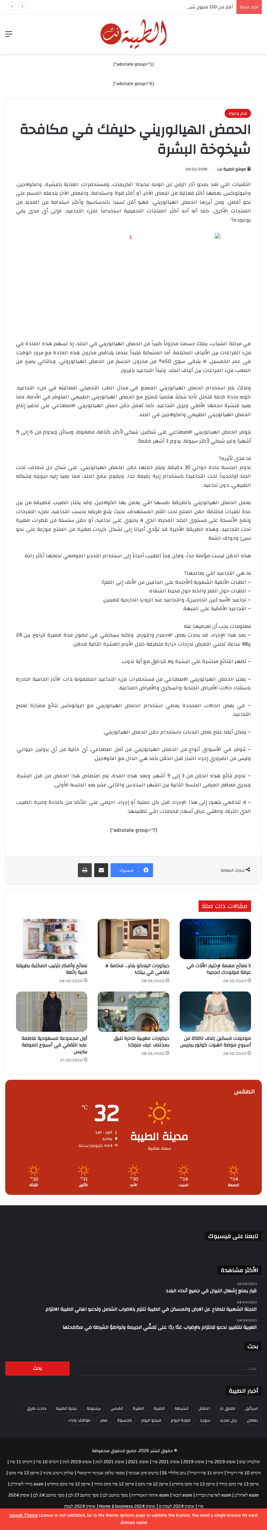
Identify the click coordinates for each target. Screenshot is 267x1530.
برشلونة (94, 1408)
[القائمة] (8, 36)
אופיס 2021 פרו (166, 1462)
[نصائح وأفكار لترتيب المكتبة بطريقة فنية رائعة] (51, 939)
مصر (103, 1420)
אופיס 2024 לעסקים (176, 1506)
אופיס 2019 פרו (222, 1462)
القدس (117, 1408)
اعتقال (204, 1408)
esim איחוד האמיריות (150, 1495)
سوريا (205, 1420)
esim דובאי (182, 1495)
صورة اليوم (181, 1420)
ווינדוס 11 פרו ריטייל (206, 1473)
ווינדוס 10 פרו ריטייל (244, 1473)
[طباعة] (85, 870)
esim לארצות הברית (213, 1495)
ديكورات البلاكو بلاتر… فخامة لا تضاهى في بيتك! (137, 969)
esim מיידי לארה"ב (26, 1484)
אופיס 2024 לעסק (80, 1506)
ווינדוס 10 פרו (47, 1462)
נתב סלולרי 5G (174, 1473)
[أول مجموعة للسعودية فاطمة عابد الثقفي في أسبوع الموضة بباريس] (51, 1011)
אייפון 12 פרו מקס (153, 1484)
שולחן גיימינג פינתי (58, 1473)
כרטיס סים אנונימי (143, 1473)
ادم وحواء (237, 113)
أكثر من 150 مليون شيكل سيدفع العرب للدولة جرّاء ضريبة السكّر (172, 7)
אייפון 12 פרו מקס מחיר (114, 1484)
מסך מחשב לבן (115, 1495)
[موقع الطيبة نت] (133, 34)
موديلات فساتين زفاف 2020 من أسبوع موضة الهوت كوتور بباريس (215, 1042)
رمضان (252, 1420)
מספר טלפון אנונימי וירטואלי (101, 1473)
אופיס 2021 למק (109, 1462)
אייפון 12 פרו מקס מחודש (68, 1484)
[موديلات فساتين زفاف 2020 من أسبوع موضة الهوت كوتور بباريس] (215, 1011)
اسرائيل (251, 1408)
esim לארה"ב (247, 1495)
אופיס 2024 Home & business (127, 1506)
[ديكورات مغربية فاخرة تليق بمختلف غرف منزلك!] (133, 1011)
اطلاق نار (227, 1408)
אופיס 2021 (138, 1462)
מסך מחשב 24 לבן (49, 1495)
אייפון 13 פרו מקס (24, 1473)
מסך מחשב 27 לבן (83, 1495)
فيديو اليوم (151, 1420)
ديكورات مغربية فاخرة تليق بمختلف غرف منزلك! (141, 1042)
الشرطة (181, 1408)
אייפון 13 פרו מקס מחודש (193, 1484)
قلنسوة (124, 1420)
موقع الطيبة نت (231, 169)
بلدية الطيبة (66, 1408)
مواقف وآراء (79, 1420)
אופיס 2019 (193, 1462)
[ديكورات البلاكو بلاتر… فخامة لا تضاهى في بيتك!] (133, 939)
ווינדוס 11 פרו (21, 1462)
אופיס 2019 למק (77, 1462)
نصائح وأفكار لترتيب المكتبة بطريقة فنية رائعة (51, 969)
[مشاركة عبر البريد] (101, 870)
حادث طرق (36, 1408)
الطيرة (138, 1408)
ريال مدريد (228, 1420)
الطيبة (159, 1408)
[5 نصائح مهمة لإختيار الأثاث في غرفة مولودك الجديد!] (215, 939)
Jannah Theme (23, 1515)
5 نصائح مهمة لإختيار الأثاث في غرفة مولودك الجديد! (219, 969)
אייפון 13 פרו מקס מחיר (239, 1484)
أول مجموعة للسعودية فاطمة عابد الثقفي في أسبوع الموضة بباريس (54, 1045)
